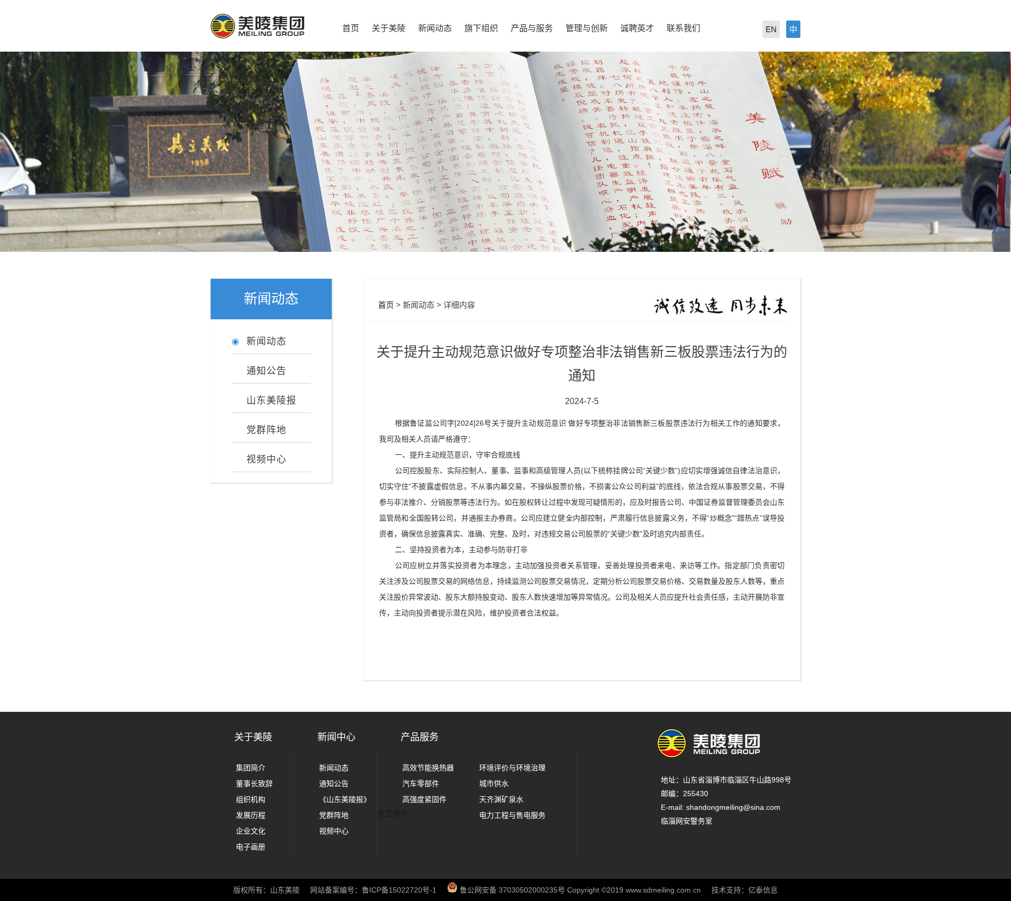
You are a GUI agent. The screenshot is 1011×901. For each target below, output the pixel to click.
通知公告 (334, 783)
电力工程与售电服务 (512, 815)
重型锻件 (393, 813)
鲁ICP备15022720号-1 (399, 890)
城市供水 (494, 783)
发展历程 (250, 815)
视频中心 (334, 831)
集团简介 (250, 767)
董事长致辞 (254, 783)
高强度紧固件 (424, 799)
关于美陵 (388, 28)
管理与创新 (587, 28)
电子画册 (250, 847)
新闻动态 (435, 28)
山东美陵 (285, 890)
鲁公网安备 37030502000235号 (512, 890)
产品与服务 (532, 28)
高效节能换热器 (428, 767)
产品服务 (420, 737)
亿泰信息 (763, 890)
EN (771, 29)
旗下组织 (481, 28)
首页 (350, 28)
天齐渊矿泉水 (501, 799)
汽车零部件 (420, 783)
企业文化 (250, 831)
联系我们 (683, 28)
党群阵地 (334, 815)
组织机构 (250, 799)
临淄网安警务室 (686, 821)
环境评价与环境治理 (512, 767)
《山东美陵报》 (345, 799)
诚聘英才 (637, 28)
